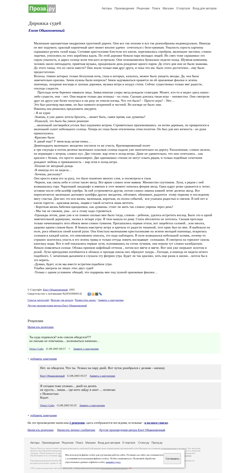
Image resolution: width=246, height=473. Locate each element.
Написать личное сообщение (76, 430)
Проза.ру (157, 442)
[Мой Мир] (97, 294)
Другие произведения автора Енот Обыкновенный (57, 305)
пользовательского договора (174, 448)
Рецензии (143, 8)
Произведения (124, 8)
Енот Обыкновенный (46, 30)
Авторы (107, 8)
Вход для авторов (205, 8)
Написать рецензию (41, 327)
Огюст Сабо (36, 348)
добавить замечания (43, 359)
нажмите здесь (113, 462)
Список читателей (38, 300)
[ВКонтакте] (89, 294)
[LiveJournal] (100, 294)
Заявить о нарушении (111, 300)
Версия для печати (62, 300)
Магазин (168, 8)
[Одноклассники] (93, 294)
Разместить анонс (85, 300)
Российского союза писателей (114, 468)
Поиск (156, 8)
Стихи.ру (143, 442)
